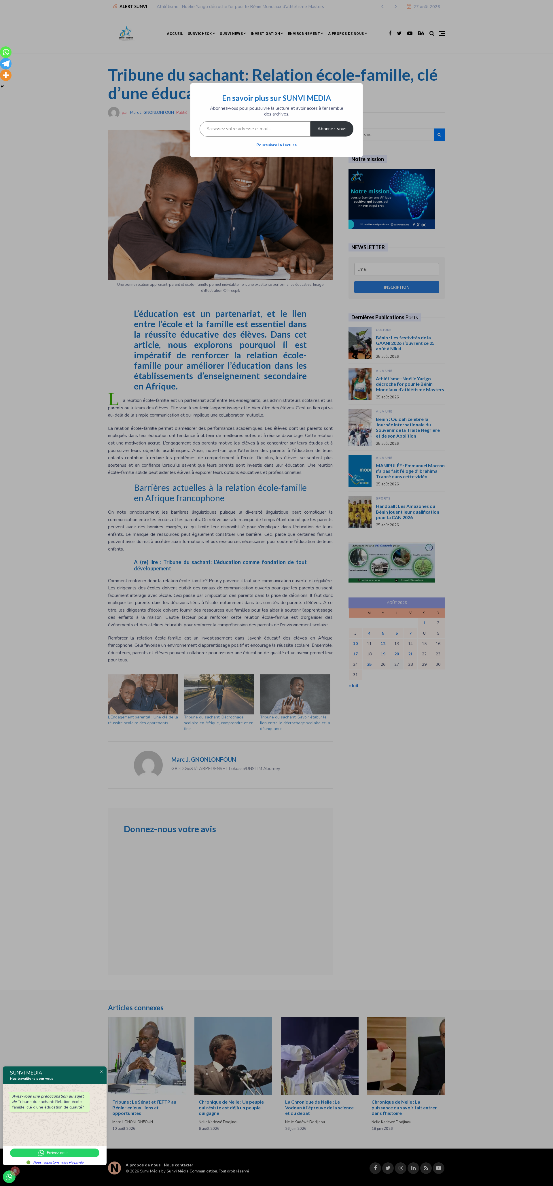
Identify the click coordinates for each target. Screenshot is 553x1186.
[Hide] (2, 86)
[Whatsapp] (6, 52)
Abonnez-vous (331, 129)
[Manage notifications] (15, 1171)
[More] (6, 75)
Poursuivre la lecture (276, 145)
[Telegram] (6, 63)
